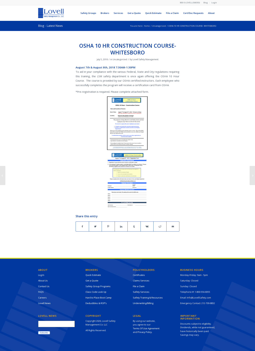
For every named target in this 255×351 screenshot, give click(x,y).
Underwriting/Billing (143, 303)
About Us (43, 280)
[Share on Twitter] (95, 226)
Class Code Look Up (96, 291)
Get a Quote (92, 280)
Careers (42, 297)
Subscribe (44, 333)
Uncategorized (120, 59)
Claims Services (141, 280)
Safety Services (141, 291)
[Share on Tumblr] (134, 226)
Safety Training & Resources (148, 297)
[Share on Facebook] (82, 226)
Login (214, 2)
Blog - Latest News (50, 26)
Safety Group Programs (98, 286)
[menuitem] (206, 2)
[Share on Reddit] (160, 226)
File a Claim (138, 286)
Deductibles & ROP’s (96, 303)
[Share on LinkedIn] (121, 226)
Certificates (139, 275)
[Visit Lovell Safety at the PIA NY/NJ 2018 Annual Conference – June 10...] (2, 175)
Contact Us (43, 286)
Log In (41, 275)
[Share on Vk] (147, 226)
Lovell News (44, 303)
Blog (205, 2)
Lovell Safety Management (145, 59)
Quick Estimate (93, 275)
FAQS (41, 291)
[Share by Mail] (173, 226)
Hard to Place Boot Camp (99, 297)
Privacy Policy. (145, 332)
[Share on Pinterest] (108, 226)
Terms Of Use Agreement (146, 328)
